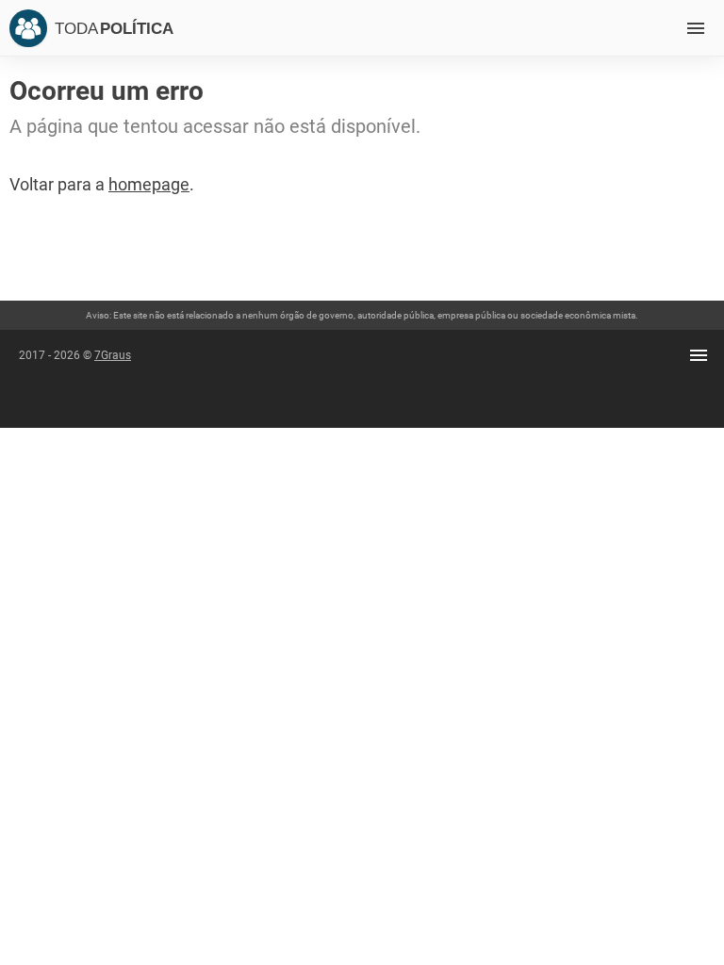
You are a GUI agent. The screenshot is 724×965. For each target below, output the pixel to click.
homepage (148, 184)
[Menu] (695, 28)
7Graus (112, 355)
